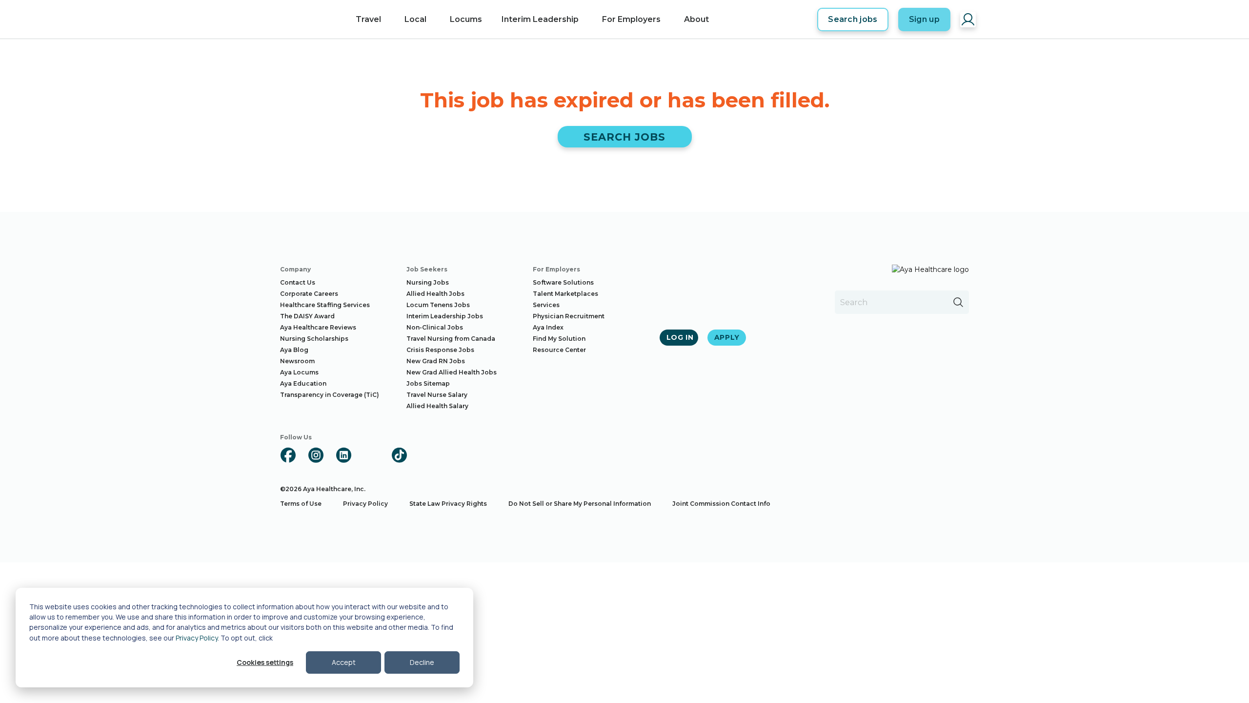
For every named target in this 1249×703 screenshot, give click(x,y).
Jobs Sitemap (428, 383)
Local (415, 19)
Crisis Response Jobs (440, 349)
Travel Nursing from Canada (450, 338)
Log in (680, 337)
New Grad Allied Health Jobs (451, 372)
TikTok (399, 455)
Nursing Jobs (427, 282)
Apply (727, 337)
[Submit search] (958, 302)
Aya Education (303, 383)
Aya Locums (299, 372)
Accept (344, 662)
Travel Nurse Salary (436, 394)
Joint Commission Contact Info (721, 503)
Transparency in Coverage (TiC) (329, 394)
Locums (466, 19)
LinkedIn (343, 455)
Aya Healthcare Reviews (318, 327)
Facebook (288, 455)
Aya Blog (294, 349)
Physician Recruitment (568, 316)
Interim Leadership (540, 19)
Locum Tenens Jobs (438, 305)
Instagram (315, 455)
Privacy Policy (197, 637)
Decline (422, 662)
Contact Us (297, 282)
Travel (368, 19)
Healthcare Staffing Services (325, 305)
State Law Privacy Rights (448, 503)
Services (546, 305)
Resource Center (559, 349)
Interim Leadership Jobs (444, 316)
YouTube (371, 455)
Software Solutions (563, 282)
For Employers (631, 19)
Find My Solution (559, 338)
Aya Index (548, 327)
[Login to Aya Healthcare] (968, 19)
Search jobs (853, 19)
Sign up (924, 19)
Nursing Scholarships (314, 338)
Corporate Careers (309, 293)
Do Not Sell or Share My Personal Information (579, 503)
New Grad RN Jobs (435, 361)
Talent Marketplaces (565, 293)
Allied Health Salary (437, 406)
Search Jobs (625, 137)
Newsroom (297, 361)
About (696, 19)
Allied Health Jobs (435, 293)
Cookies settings (265, 662)
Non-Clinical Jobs (434, 327)
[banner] (301, 19)
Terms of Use (301, 503)
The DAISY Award (307, 316)
